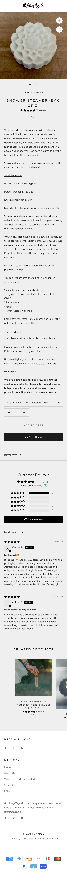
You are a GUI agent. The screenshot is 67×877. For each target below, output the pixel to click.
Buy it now (33, 436)
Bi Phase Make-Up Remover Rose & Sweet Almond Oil (33, 704)
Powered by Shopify (46, 838)
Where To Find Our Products (20, 779)
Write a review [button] (33, 519)
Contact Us (10, 785)
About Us (9, 773)
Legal (7, 791)
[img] (12, 542)
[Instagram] (14, 748)
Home (7, 767)
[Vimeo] (22, 748)
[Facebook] (5, 748)
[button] (28, 110)
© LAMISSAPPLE (33, 834)
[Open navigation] (5, 6)
